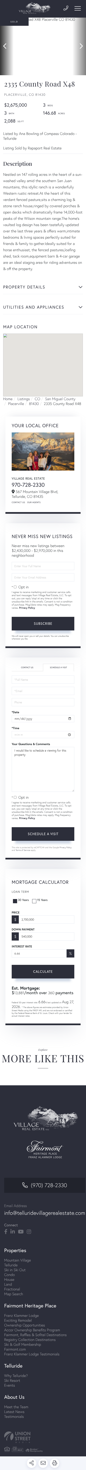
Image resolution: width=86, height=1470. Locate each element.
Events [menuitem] (9, 1385)
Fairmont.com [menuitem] (15, 1349)
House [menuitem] (9, 1279)
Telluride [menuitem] (11, 1265)
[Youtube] (21, 1232)
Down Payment (23, 929)
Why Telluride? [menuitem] (16, 1375)
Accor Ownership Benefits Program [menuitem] (32, 1330)
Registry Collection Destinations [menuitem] (30, 1339)
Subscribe (43, 623)
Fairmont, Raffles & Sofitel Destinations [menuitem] (35, 1334)
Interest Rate (22, 946)
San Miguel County (60, 398)
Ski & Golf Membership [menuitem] (22, 1344)
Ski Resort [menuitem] (12, 1380)
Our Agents (33, 502)
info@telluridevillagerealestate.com (44, 1213)
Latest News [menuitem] (14, 1411)
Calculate (43, 971)
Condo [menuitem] (9, 1274)
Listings (24, 398)
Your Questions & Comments (31, 744)
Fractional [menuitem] (12, 1289)
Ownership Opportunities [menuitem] (24, 1325)
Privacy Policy (27, 607)
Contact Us (18, 502)
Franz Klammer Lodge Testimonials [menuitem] (31, 1354)
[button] (7, 46)
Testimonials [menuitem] (14, 1416)
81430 (34, 403)
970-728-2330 (28, 484)
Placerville (16, 403)
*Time (15, 728)
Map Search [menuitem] (13, 1293)
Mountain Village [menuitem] (17, 1260)
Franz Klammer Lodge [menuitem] (21, 1315)
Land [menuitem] (8, 1284)
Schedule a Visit (58, 667)
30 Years (23, 900)
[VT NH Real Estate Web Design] (43, 1437)
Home (8, 398)
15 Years (42, 900)
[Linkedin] (12, 1232)
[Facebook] (5, 1232)
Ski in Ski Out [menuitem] (14, 1269)
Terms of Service (23, 850)
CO (37, 398)
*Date (15, 712)
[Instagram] (29, 1232)
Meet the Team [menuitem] (16, 1406)
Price (15, 912)
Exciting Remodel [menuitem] (18, 1320)
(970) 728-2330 (49, 1185)
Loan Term (20, 892)
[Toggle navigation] (78, 8)
